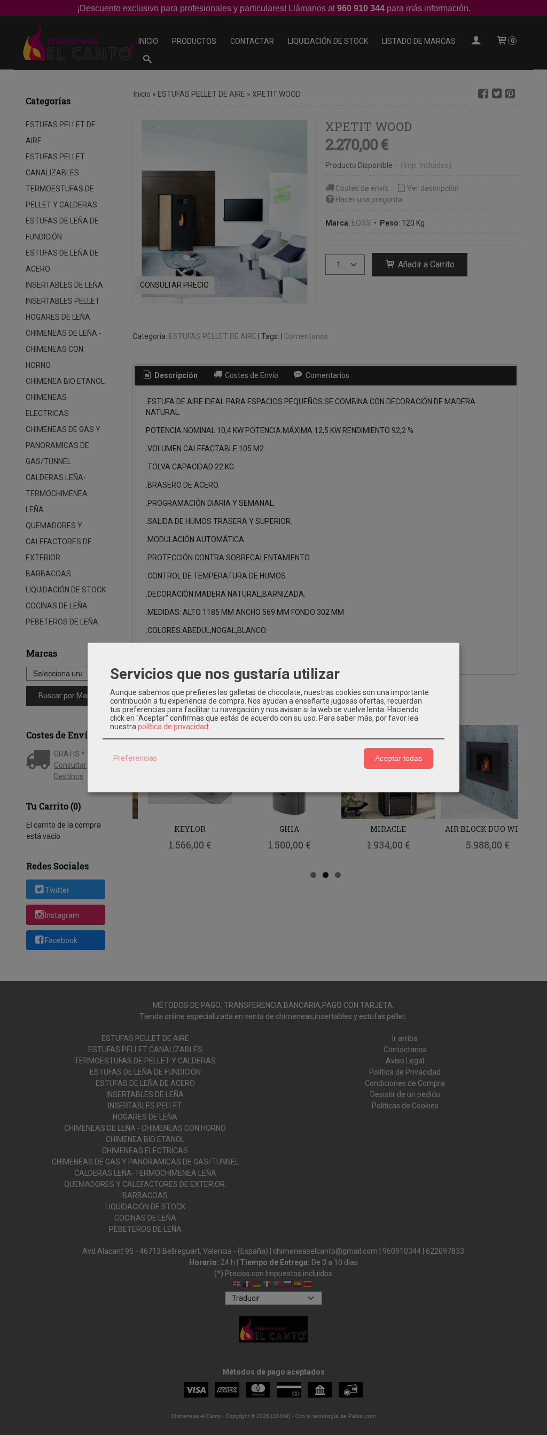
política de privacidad (173, 726)
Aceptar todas (398, 758)
